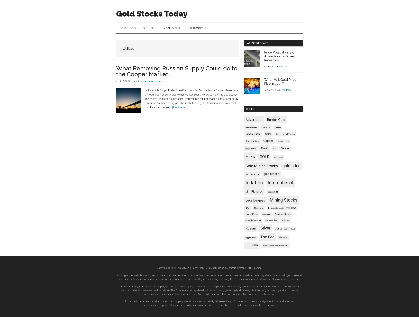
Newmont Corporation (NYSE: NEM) (282, 208)
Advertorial (254, 120)
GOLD (265, 156)
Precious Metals (283, 214)
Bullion (266, 127)
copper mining (283, 141)
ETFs (250, 156)
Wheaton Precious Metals (275, 245)
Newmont (259, 208)
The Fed (267, 237)
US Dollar (252, 245)
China (268, 133)
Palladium (266, 214)
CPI (274, 149)
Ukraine (283, 237)
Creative (285, 148)
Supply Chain (251, 238)
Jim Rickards (254, 191)
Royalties (285, 221)
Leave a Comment (153, 81)
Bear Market (251, 127)
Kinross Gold (273, 192)
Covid (265, 148)
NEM (247, 208)
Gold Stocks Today (152, 13)
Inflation (254, 182)
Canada (278, 127)
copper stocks (251, 149)
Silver (265, 228)
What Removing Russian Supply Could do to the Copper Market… (176, 71)
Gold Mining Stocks (262, 166)
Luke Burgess (255, 200)
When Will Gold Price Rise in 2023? (280, 82)
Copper (268, 141)
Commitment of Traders (285, 134)
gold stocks (271, 174)
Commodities (252, 141)
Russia (251, 228)
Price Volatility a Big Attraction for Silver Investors (279, 56)
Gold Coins (278, 157)
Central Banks (253, 133)
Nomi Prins (252, 214)
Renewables (271, 220)
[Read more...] (180, 107)
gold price (291, 165)
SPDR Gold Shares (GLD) (285, 229)
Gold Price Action (252, 174)
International (280, 182)
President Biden (253, 220)
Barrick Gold (276, 120)
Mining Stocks (283, 200)
